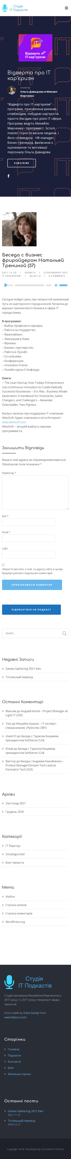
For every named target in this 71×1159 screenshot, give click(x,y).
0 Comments (57, 275)
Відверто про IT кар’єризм (29, 75)
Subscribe (21, 163)
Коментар (9, 473)
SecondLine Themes (52, 1149)
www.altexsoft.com (14, 422)
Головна (13, 1049)
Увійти (10, 896)
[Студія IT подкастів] (16, 8)
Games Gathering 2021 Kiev (23, 669)
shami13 (30, 272)
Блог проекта (15, 862)
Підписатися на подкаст (31, 609)
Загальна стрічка (19, 1074)
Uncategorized (15, 854)
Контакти (14, 1062)
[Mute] (56, 285)
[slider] (64, 287)
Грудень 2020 (15, 812)
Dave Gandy (31, 1013)
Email (6, 532)
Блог (11, 1068)
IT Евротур (13, 846)
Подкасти (14, 1055)
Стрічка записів (16, 905)
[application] (35, 285)
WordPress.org (15, 922)
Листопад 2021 (16, 803)
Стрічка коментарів (19, 913)
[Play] (5, 285)
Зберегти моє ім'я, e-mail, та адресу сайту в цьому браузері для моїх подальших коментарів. (32, 571)
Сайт (5, 548)
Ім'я (5, 516)
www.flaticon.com (15, 1017)
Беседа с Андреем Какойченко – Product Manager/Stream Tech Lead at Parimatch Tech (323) (35, 765)
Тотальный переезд (19, 677)
